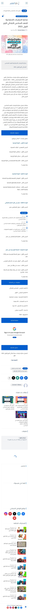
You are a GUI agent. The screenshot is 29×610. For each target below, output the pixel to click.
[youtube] (14, 518)
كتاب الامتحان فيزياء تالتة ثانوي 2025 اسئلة (9, 559)
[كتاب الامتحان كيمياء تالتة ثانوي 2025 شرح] (21, 530)
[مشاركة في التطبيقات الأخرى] (9, 378)
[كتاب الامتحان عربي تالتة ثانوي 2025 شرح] (21, 537)
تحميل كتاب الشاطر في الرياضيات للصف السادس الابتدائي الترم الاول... (15, 224)
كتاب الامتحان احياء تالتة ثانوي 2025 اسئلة (9, 581)
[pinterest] (10, 513)
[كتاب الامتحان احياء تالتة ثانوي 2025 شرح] (21, 567)
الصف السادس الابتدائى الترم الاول (20, 371)
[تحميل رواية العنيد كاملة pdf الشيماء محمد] (21, 544)
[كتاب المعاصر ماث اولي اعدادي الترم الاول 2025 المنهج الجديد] (21, 552)
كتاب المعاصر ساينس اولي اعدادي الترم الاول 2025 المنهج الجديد (10, 590)
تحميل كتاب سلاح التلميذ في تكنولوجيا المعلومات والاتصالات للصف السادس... (15, 230)
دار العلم (9, 605)
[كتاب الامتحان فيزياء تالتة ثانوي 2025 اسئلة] (21, 560)
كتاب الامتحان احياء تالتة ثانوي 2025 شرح (9, 567)
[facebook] (23, 513)
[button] (21, 378)
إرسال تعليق (22, 437)
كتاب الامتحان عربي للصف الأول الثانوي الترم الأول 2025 (9, 574)
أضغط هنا (14, 360)
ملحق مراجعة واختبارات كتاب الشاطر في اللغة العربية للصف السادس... (14, 218)
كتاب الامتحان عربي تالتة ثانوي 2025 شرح (9, 537)
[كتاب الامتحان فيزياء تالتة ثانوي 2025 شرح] (21, 597)
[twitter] (14, 513)
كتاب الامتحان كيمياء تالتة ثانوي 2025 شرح (10, 529)
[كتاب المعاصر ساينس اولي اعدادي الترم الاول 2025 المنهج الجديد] (21, 589)
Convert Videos (21, 30)
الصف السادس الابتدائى (22, 16)
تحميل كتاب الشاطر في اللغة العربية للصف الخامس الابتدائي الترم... (11, 10)
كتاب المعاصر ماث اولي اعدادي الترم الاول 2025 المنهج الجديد (10, 552)
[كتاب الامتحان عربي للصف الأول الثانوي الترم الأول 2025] (21, 574)
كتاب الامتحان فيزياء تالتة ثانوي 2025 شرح (9, 597)
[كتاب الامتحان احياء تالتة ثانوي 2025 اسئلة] (21, 582)
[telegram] (19, 513)
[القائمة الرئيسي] (27, 3)
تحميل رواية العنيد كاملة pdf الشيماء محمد (10, 544)
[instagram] (5, 513)
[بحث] (2, 3)
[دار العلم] (14, 3)
